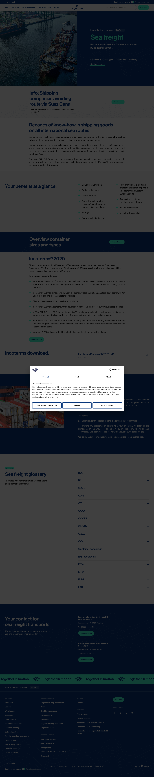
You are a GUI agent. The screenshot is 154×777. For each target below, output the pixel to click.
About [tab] (108, 377)
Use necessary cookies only (47, 405)
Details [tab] (77, 377)
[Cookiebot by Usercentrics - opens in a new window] (113, 370)
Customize (76, 405)
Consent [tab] (45, 377)
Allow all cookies (107, 405)
